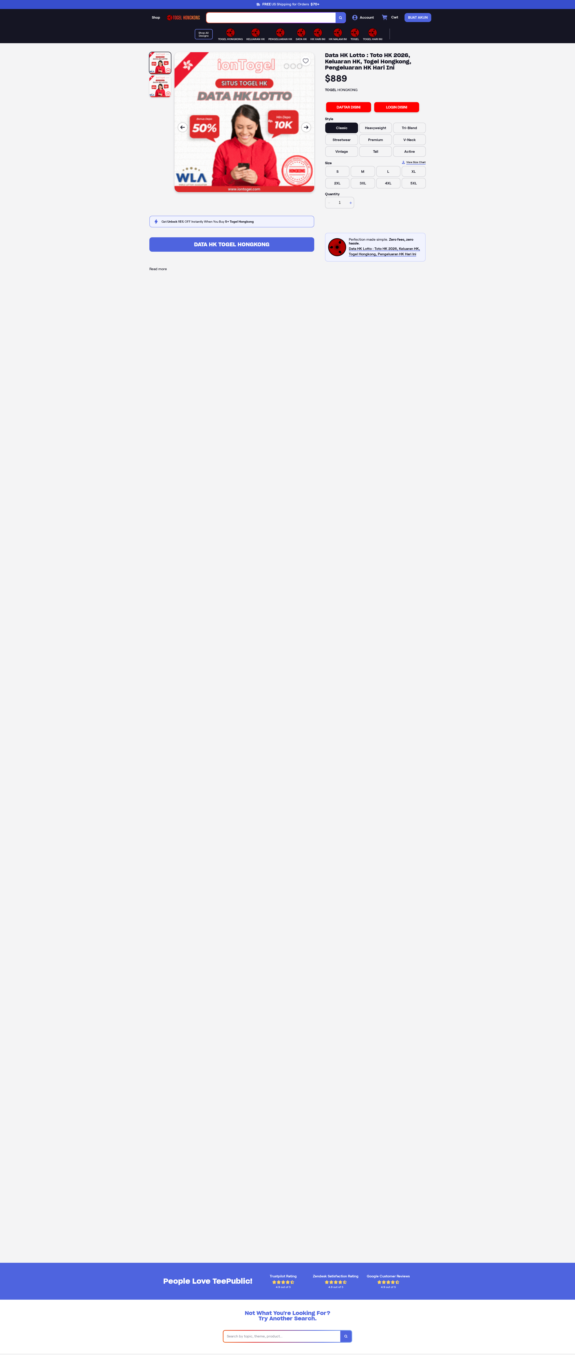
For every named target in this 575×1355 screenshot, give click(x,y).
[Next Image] (306, 127)
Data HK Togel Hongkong (232, 244)
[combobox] (271, 18)
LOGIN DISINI (396, 107)
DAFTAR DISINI (348, 107)
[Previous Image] (183, 127)
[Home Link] (183, 18)
